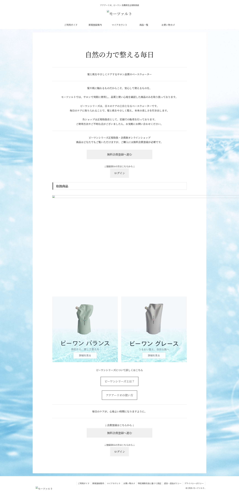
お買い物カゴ (129, 483)
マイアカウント (113, 483)
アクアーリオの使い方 (119, 395)
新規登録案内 (98, 483)
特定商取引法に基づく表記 (149, 483)
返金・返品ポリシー (172, 483)
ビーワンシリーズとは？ (120, 381)
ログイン (119, 173)
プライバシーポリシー (194, 483)
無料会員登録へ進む (119, 154)
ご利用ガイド (83, 483)
